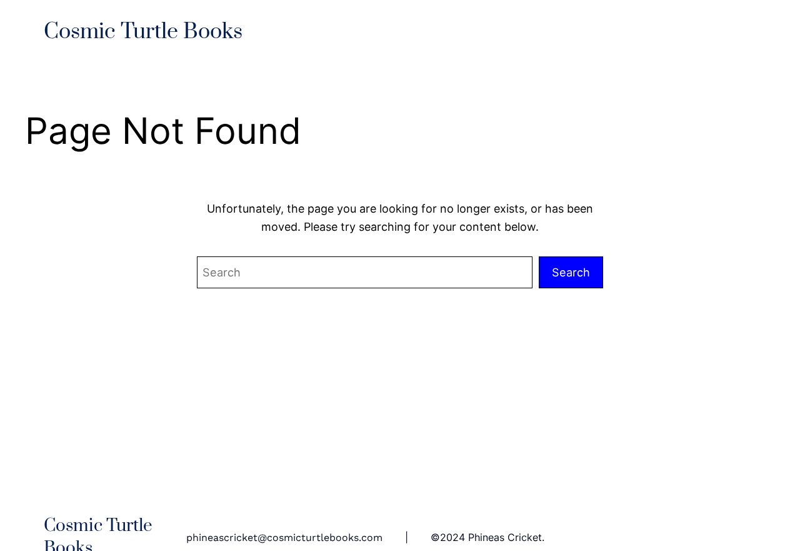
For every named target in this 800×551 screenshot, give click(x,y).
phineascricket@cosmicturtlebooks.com (284, 537)
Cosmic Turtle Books (143, 32)
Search (571, 272)
